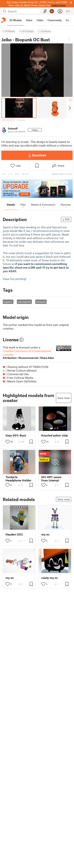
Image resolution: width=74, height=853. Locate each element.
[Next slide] (69, 108)
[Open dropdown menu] (69, 39)
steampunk (24, 301)
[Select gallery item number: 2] (20, 428)
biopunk (41, 301)
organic (8, 301)
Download (39, 155)
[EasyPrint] (45, 11)
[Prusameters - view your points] (52, 11)
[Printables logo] (3, 20)
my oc (45, 534)
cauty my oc (49, 577)
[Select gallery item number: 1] (17, 428)
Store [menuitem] (29, 20)
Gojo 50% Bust (16, 435)
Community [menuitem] (54, 20)
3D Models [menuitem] (15, 20)
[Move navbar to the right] (70, 20)
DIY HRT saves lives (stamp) (51, 478)
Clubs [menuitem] (39, 20)
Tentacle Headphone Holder (18, 478)
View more (63, 397)
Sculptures (46, 31)
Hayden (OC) (14, 534)
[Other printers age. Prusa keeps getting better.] (37, 188)
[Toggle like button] (8, 442)
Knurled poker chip (54, 435)
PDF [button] (67, 219)
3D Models (10, 31)
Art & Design (28, 31)
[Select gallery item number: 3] (57, 428)
